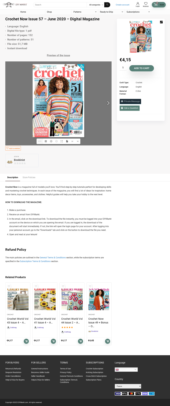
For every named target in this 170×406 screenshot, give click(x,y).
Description (12, 177)
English (122, 369)
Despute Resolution (13, 372)
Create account (122, 5)
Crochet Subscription (94, 369)
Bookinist (19, 160)
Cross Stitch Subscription (96, 376)
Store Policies (29, 177)
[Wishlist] (145, 4)
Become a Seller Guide (40, 372)
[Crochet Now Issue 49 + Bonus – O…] (99, 299)
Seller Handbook (38, 376)
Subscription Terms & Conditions (35, 261)
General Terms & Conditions (53, 257)
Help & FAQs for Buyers (14, 380)
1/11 (40, 141)
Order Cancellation (13, 376)
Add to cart (141, 68)
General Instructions (39, 369)
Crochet (10, 314)
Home (23, 12)
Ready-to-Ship (106, 12)
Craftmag (13, 327)
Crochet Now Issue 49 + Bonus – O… (98, 322)
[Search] (107, 4)
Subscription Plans (94, 380)
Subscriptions (133, 12)
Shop (49, 12)
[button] (161, 22)
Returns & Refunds (13, 369)
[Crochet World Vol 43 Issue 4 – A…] (18, 299)
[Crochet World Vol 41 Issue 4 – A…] (45, 299)
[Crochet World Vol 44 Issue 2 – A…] (72, 299)
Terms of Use (65, 369)
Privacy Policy (65, 372)
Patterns (77, 12)
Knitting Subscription (94, 372)
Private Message (131, 101)
